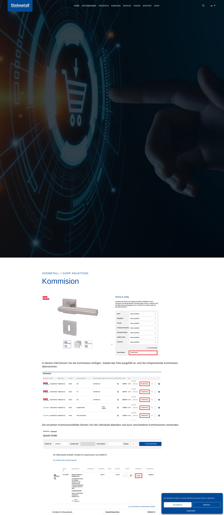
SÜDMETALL (50, 273)
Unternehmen (89, 6)
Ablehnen (206, 505)
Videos (137, 6)
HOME (76, 6)
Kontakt (147, 6)
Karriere (116, 6)
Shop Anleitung (76, 273)
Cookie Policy (191, 510)
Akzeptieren (177, 505)
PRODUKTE (104, 6)
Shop (157, 6)
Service (127, 6)
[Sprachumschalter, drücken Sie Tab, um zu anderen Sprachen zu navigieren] (212, 5)
